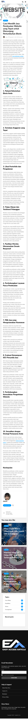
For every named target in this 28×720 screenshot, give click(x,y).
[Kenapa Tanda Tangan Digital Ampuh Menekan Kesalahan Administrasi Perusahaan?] (8, 629)
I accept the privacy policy (8, 675)
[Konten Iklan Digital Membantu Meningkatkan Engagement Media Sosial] (14, 581)
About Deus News (6, 687)
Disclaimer (4, 694)
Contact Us (4, 691)
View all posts (7, 505)
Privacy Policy (5, 697)
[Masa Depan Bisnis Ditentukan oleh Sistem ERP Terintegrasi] (14, 533)
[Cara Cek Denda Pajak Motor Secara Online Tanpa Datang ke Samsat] (8, 621)
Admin (6, 37)
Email (2, 670)
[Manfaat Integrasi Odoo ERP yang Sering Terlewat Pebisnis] (14, 557)
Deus (19, 715)
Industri (5, 20)
